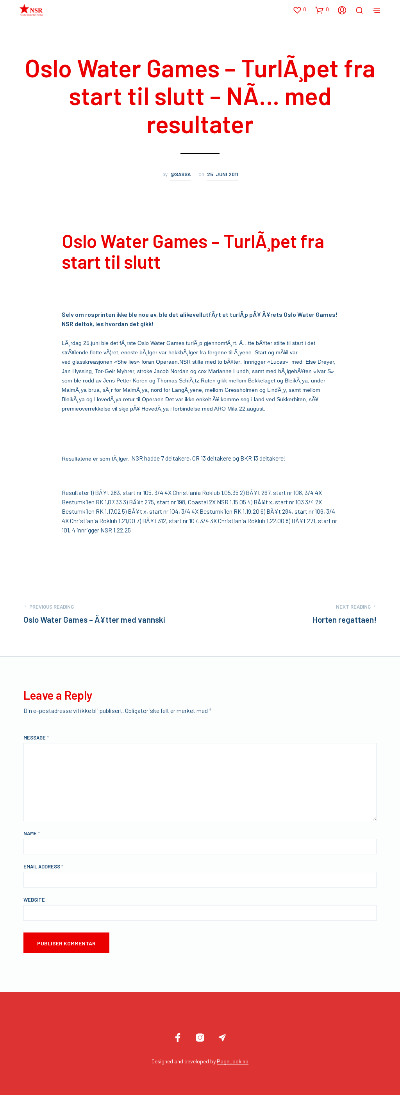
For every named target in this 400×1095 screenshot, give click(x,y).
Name (31, 833)
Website (34, 900)
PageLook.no (232, 1061)
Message (36, 737)
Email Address (43, 866)
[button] (299, 10)
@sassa (180, 174)
